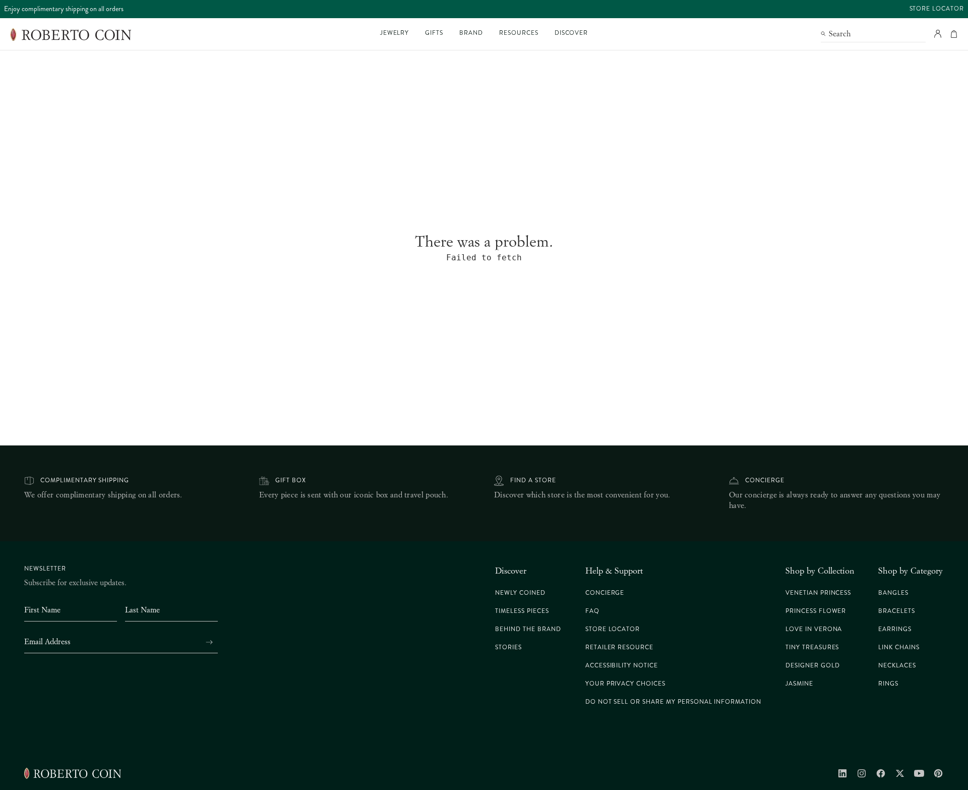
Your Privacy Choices (625, 684)
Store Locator (937, 9)
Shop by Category (910, 571)
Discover (510, 571)
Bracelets (896, 611)
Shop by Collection (819, 571)
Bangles (893, 593)
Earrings (895, 629)
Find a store (533, 480)
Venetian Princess (818, 593)
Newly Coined (520, 593)
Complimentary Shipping (84, 480)
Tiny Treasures (812, 647)
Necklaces (897, 665)
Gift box (290, 480)
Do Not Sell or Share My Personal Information (673, 702)
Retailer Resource (619, 647)
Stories (508, 647)
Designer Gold (812, 665)
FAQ (592, 611)
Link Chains (899, 647)
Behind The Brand (528, 629)
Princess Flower (815, 611)
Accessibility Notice (621, 665)
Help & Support (614, 571)
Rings (888, 684)
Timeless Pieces (522, 611)
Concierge (764, 480)
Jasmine (799, 684)
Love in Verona (813, 629)
